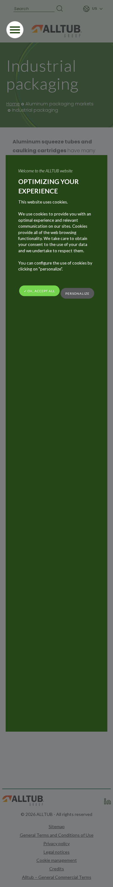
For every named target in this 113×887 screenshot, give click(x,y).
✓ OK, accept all (39, 291)
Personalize (77, 293)
